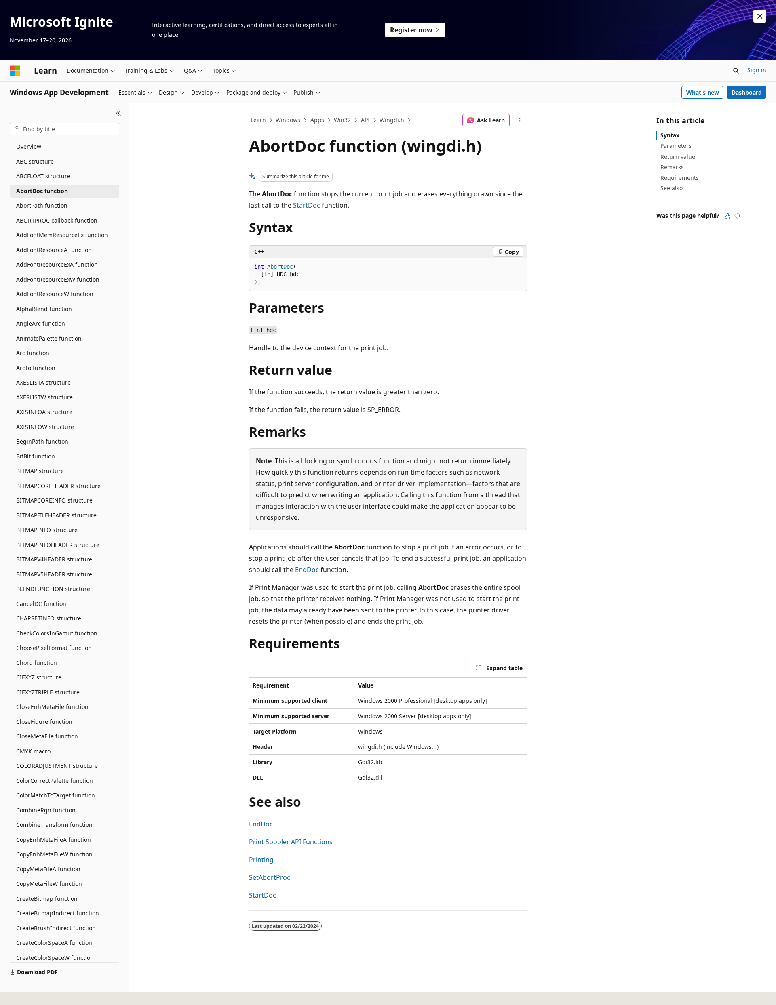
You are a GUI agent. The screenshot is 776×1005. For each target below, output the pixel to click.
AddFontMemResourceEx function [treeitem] (62, 235)
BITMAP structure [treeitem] (40, 471)
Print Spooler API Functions (291, 841)
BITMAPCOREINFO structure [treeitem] (54, 500)
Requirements (679, 177)
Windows (288, 120)
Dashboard (747, 92)
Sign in (756, 70)
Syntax (669, 135)
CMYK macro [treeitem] (33, 751)
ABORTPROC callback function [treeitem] (56, 220)
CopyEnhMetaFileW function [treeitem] (54, 854)
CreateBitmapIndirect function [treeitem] (57, 913)
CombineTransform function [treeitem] (54, 824)
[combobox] (64, 129)
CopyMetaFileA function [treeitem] (48, 869)
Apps (317, 120)
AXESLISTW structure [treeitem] (44, 397)
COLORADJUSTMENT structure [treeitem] (57, 766)
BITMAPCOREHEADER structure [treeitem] (58, 486)
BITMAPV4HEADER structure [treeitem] (54, 559)
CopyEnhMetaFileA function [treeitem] (53, 839)
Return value (677, 156)
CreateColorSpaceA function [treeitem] (54, 942)
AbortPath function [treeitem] (41, 205)
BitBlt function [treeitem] (35, 456)
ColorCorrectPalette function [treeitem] (54, 780)
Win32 (342, 120)
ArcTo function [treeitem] (35, 368)
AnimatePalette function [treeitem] (49, 338)
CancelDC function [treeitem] (41, 604)
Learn (258, 120)
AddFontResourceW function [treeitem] (54, 294)
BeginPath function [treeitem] (42, 441)
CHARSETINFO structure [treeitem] (48, 618)
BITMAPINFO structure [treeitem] (47, 530)
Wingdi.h (392, 120)
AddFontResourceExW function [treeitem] (57, 279)
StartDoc (306, 205)
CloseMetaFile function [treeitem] (47, 736)
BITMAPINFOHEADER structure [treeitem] (57, 545)
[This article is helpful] (727, 216)
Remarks (672, 167)
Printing (261, 859)
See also (671, 188)
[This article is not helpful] (737, 216)
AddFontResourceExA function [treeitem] (57, 264)
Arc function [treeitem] (32, 353)
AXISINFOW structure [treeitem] (45, 427)
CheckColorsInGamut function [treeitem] (56, 633)
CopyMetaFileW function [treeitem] (49, 883)
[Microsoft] (15, 70)
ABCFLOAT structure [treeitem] (43, 176)
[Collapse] (119, 113)
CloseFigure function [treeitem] (44, 721)
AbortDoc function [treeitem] (42, 191)
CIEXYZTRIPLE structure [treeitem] (48, 692)
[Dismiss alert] (759, 16)
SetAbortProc (269, 877)
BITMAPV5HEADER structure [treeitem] (54, 574)
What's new (702, 92)
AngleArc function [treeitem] (40, 323)
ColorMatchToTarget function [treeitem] (55, 795)
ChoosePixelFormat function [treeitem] (54, 648)
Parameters (676, 145)
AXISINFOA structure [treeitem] (44, 412)
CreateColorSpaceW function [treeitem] (55, 957)
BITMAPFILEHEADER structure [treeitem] (56, 515)
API (365, 120)
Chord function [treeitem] (36, 662)
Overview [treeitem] (28, 146)
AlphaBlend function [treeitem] (44, 309)
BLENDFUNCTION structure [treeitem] (53, 589)
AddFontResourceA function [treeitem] (54, 250)
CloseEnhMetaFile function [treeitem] (52, 707)
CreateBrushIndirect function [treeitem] (56, 928)
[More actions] (520, 120)
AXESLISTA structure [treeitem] (43, 382)
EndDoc (307, 569)
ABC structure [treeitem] (35, 161)
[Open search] (736, 70)
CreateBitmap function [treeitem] (47, 898)
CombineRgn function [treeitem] (46, 810)
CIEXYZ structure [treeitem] (38, 677)
